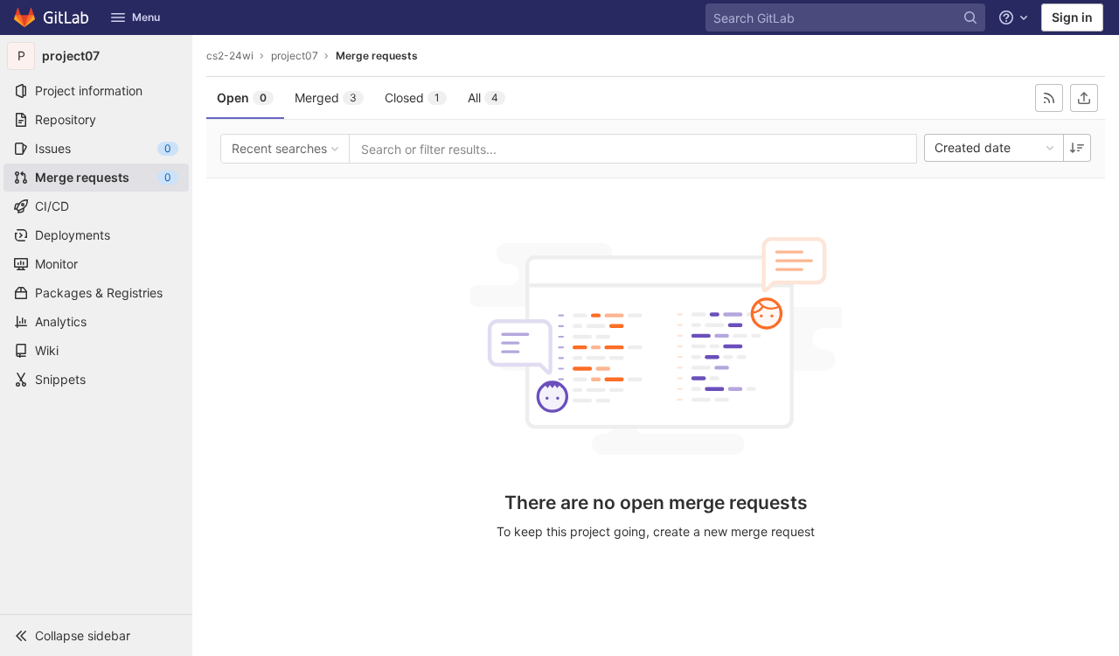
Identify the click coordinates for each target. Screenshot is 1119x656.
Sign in (1072, 17)
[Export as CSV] (1084, 98)
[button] (96, 635)
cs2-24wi (230, 55)
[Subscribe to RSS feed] (1049, 98)
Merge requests (377, 55)
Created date (973, 147)
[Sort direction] (1077, 148)
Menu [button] (146, 17)
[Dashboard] (52, 17)
